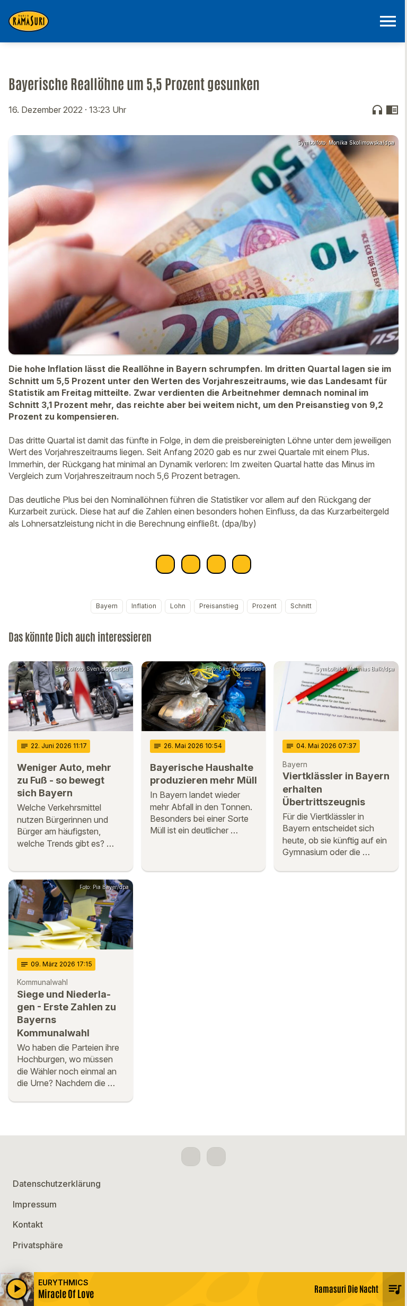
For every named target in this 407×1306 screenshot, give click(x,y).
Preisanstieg (218, 606)
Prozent (264, 606)
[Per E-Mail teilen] (241, 564)
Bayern (107, 606)
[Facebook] (190, 1156)
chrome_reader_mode (392, 109)
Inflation (143, 606)
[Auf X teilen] (190, 564)
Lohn (177, 606)
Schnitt (301, 606)
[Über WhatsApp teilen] (216, 564)
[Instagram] (216, 1156)
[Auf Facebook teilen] (165, 564)
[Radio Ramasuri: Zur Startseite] (190, 21)
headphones (377, 109)
